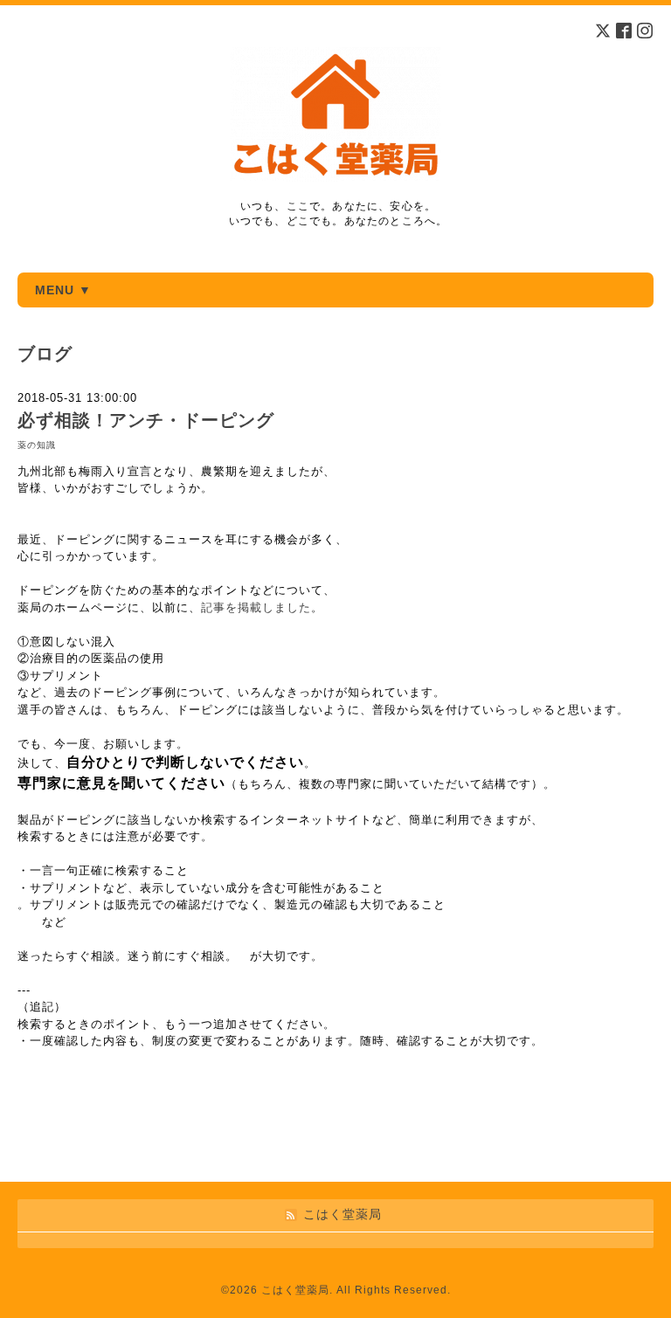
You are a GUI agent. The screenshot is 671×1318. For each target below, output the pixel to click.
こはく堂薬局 (295, 1290)
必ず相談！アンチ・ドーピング (145, 420)
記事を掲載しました (256, 607)
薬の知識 (36, 445)
